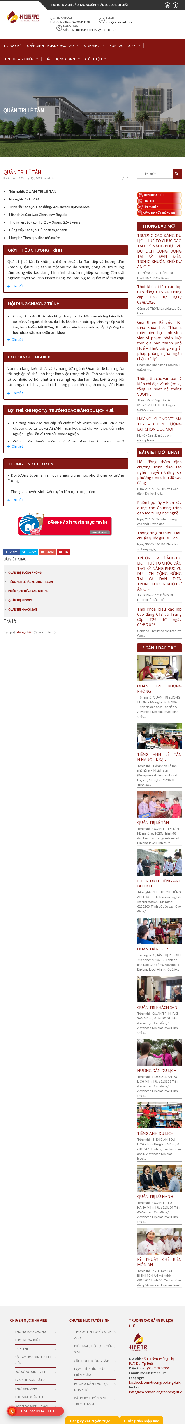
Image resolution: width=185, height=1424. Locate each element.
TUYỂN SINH (34, 45)
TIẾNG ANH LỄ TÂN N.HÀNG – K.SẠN (30, 582)
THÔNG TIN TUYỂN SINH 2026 (92, 1334)
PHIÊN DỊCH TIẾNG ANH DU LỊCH (28, 591)
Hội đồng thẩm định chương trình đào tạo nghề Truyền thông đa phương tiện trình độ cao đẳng (159, 472)
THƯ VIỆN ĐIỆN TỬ (29, 1397)
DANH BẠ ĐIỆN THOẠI (31, 1405)
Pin (65, 552)
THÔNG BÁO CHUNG (30, 1331)
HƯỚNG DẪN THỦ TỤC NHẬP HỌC (91, 1386)
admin (50, 178)
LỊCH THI (21, 1348)
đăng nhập (25, 632)
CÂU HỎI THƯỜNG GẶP (91, 1361)
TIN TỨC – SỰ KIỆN (19, 59)
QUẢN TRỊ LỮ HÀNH (155, 1196)
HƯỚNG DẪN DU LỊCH (156, 1070)
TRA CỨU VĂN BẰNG (30, 1380)
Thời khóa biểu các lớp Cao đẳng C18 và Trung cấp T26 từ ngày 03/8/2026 (159, 294)
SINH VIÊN (91, 45)
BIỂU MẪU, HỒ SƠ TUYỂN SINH (93, 1349)
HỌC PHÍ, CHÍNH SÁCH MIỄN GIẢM (91, 1372)
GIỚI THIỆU (93, 59)
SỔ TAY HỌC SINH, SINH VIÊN (33, 1360)
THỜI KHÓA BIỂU (27, 1340)
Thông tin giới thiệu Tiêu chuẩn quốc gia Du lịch (159, 535)
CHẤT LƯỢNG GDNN (59, 59)
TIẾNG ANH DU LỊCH (155, 1133)
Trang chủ (12, 45)
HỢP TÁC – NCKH (122, 45)
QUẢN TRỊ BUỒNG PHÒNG (25, 572)
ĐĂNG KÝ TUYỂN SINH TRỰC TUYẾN (90, 1401)
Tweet (31, 552)
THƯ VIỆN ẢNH (26, 1388)
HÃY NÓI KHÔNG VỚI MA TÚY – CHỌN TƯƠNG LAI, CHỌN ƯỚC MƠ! (159, 424)
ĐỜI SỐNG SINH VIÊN (30, 1371)
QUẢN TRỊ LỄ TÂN (153, 822)
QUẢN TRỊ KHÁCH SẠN (22, 609)
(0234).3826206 (158, 1368)
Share (12, 552)
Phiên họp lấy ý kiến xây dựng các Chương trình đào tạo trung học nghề (159, 507)
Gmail (49, 552)
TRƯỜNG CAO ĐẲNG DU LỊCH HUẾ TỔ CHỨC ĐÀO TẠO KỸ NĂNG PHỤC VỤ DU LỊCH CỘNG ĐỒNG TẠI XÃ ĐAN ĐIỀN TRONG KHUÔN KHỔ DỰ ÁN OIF (159, 251)
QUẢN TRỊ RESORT (20, 600)
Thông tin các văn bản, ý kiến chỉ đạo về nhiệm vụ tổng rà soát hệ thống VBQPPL (159, 386)
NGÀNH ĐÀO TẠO (60, 45)
